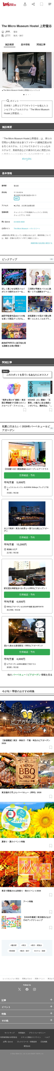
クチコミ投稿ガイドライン (31, 1037)
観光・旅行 (25, 950)
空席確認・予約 (27, 475)
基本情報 (7, 173)
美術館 (12, 950)
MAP (16, 198)
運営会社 (27, 1046)
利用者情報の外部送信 (8, 1037)
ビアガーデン (34, 674)
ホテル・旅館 (40, 950)
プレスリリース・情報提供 (27, 1041)
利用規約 (21, 1032)
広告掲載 (44, 1041)
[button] (23, 94)
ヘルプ (47, 1037)
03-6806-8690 (19, 222)
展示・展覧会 (37, 945)
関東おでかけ (27, 978)
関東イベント (40, 978)
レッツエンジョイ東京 (11, 978)
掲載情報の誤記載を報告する (41, 243)
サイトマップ (10, 1032)
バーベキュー (19, 674)
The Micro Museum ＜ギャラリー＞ (27, 228)
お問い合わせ (8, 1041)
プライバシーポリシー (37, 1032)
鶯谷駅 (14, 945)
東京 (24, 945)
